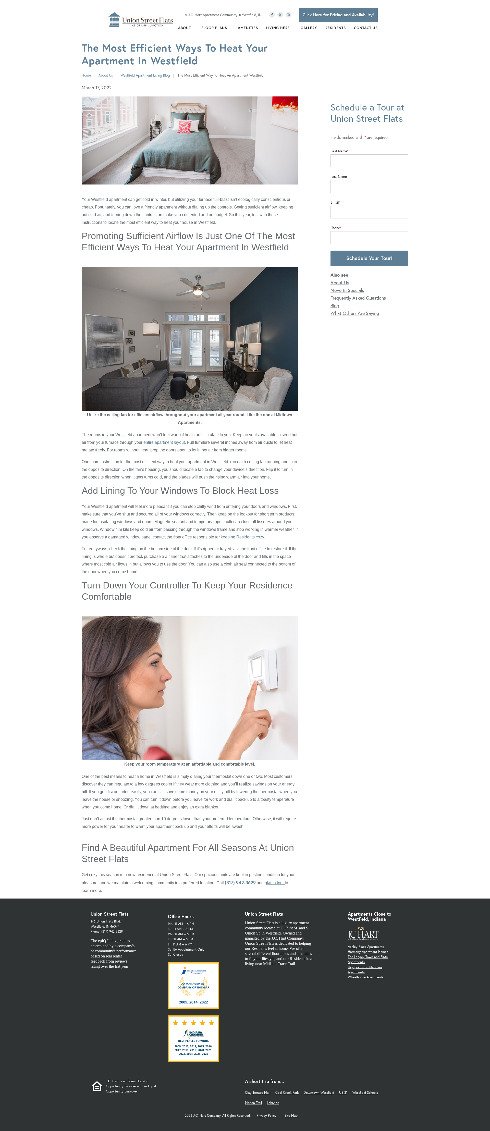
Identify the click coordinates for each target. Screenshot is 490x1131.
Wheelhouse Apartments (366, 977)
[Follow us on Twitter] (280, 15)
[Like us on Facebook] (272, 15)
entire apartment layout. (164, 442)
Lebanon (273, 1103)
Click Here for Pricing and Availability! (338, 14)
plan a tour (275, 883)
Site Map (291, 1115)
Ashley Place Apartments (366, 946)
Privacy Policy (266, 1115)
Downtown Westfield (319, 1092)
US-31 (343, 1092)
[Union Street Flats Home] (140, 19)
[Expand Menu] (193, 28)
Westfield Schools (365, 1092)
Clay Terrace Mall (257, 1092)
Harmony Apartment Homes (368, 952)
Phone (335, 228)
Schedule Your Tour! (369, 258)
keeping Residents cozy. (243, 537)
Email (334, 202)
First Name (338, 151)
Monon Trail (253, 1103)
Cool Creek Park (287, 1092)
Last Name (338, 176)
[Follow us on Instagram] (288, 15)
